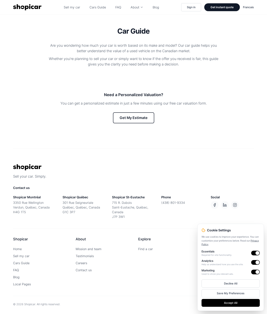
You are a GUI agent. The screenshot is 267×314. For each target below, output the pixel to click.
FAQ (118, 7)
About (135, 7)
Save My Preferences (231, 293)
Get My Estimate (134, 118)
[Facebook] (215, 205)
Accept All (230, 302)
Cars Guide (98, 7)
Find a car (145, 249)
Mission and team (88, 249)
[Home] (27, 7)
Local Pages (22, 284)
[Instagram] (235, 205)
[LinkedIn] (225, 205)
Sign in (191, 7)
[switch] (255, 253)
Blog (156, 7)
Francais (248, 7)
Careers (81, 263)
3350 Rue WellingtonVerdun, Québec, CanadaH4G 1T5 (31, 207)
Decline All (230, 283)
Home (17, 249)
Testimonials (85, 256)
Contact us (84, 270)
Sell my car (72, 7)
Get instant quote (222, 7)
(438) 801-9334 (173, 203)
